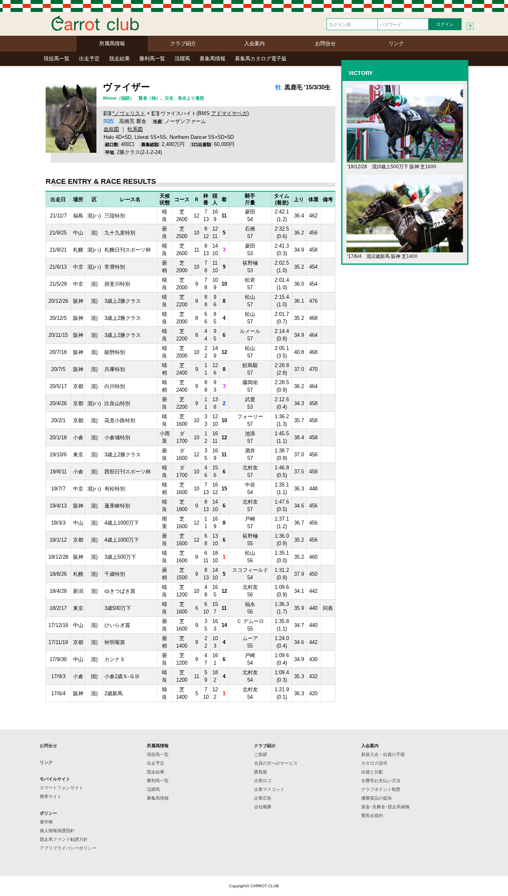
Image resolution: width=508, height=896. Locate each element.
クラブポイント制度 (380, 789)
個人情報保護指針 (57, 830)
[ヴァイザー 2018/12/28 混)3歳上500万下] (404, 159)
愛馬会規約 (372, 815)
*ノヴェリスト (128, 113)
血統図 (111, 129)
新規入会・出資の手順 (383, 754)
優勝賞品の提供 (376, 798)
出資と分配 (372, 771)
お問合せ (325, 43)
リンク (396, 43)
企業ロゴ (262, 780)
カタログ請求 (374, 763)
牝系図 (135, 129)
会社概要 (262, 806)
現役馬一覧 (56, 59)
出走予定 (89, 59)
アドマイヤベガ (229, 113)
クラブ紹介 (183, 43)
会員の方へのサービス (276, 763)
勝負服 (260, 771)
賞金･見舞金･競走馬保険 (385, 806)
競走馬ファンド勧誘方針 (64, 839)
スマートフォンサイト (61, 787)
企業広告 (262, 798)
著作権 (46, 821)
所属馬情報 (112, 43)
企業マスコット (269, 789)
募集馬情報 (212, 59)
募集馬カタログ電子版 (261, 59)
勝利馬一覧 (152, 59)
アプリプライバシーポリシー (68, 848)
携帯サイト (51, 796)
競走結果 (119, 59)
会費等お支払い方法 (380, 780)
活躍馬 (182, 59)
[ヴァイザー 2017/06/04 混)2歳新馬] (404, 249)
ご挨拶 (260, 754)
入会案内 (254, 43)
